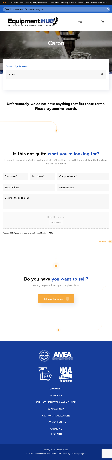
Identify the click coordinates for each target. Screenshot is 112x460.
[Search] (108, 9)
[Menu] (78, 21)
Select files (56, 222)
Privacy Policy (49, 449)
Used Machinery (55, 422)
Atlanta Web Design (59, 453)
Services (55, 395)
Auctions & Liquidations (56, 416)
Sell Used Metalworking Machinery (56, 402)
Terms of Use (62, 449)
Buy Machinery (56, 409)
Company (55, 389)
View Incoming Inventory (96, 2)
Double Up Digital (78, 453)
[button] (52, 434)
